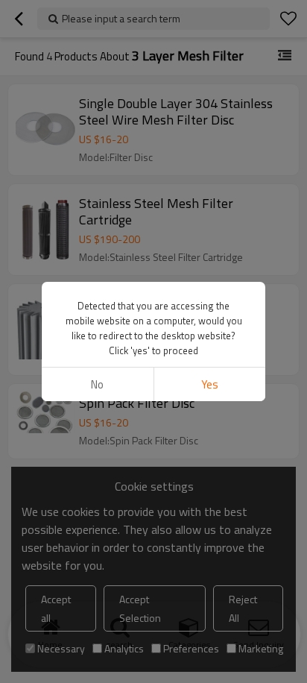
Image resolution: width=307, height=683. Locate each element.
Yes (209, 384)
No (97, 384)
